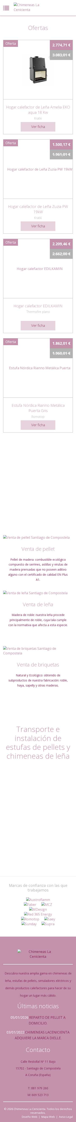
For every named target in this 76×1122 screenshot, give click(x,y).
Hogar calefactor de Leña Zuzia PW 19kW (38, 209)
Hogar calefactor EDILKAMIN (38, 305)
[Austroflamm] (38, 899)
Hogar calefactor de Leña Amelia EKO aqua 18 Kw (38, 109)
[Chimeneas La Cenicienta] (28, 7)
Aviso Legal (66, 1117)
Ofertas (38, 28)
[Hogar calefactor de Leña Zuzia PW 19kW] (38, 169)
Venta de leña (38, 604)
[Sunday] (29, 924)
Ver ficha (38, 126)
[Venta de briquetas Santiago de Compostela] (38, 651)
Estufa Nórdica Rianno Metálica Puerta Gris (38, 408)
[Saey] (49, 919)
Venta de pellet (38, 548)
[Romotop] (30, 919)
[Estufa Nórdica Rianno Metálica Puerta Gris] (38, 368)
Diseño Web (29, 1117)
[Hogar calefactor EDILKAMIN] (38, 268)
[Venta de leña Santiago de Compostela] (38, 593)
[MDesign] (38, 909)
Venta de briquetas (38, 664)
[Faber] (30, 904)
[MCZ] (46, 904)
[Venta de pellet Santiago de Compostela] (38, 537)
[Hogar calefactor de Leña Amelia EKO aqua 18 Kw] (38, 69)
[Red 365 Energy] (38, 914)
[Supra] (48, 924)
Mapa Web (48, 1117)
